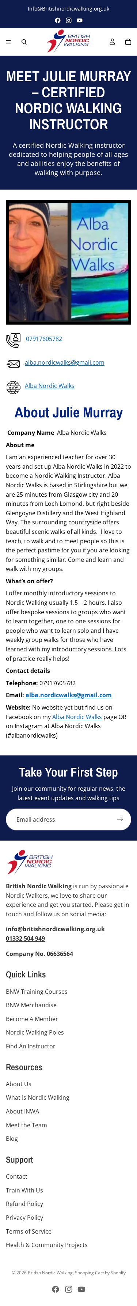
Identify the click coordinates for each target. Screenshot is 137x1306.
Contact (16, 1177)
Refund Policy (24, 1204)
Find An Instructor (31, 1046)
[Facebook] (57, 20)
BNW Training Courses (37, 992)
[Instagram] (68, 20)
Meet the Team (26, 1125)
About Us (18, 1084)
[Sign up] (120, 819)
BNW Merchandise (31, 1005)
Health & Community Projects (47, 1245)
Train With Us (24, 1190)
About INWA (22, 1112)
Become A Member (32, 1019)
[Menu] (8, 41)
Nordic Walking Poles (35, 1033)
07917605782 (44, 339)
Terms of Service (29, 1231)
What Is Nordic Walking (37, 1098)
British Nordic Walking (50, 1273)
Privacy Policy (24, 1218)
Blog (12, 1139)
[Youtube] (81, 1289)
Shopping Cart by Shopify (100, 1273)
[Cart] (128, 42)
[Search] (24, 42)
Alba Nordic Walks (50, 386)
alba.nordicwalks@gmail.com (64, 362)
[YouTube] (79, 20)
